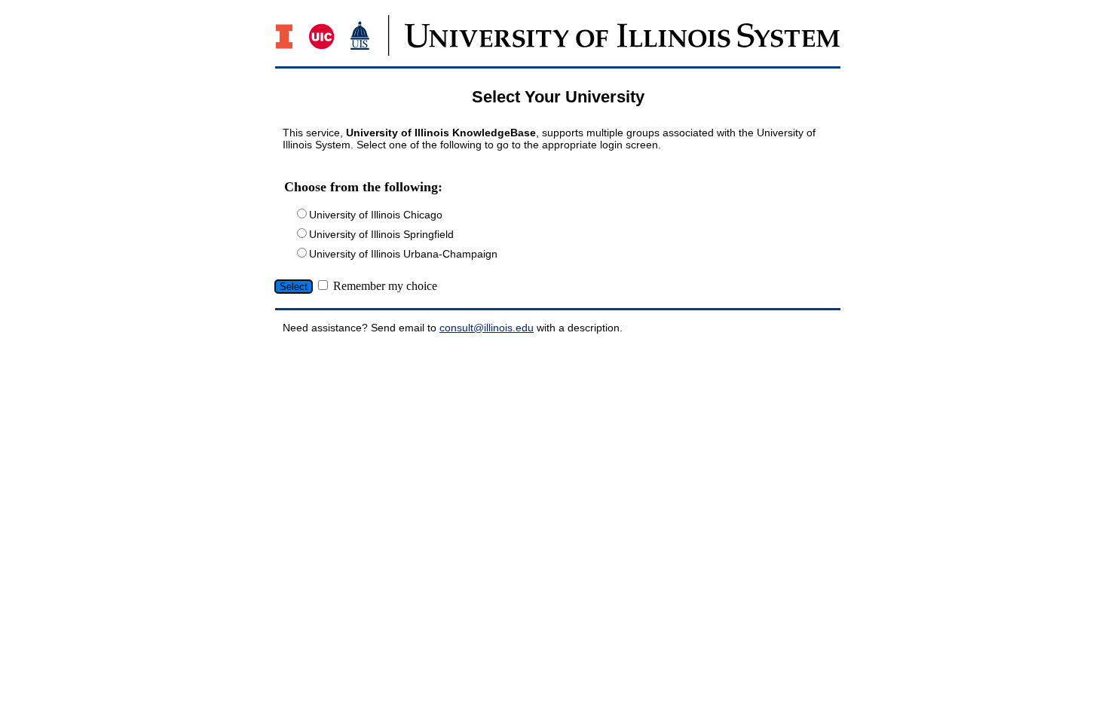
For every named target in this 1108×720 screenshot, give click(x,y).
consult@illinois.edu (486, 328)
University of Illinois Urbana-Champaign (403, 254)
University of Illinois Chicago (375, 215)
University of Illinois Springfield (381, 234)
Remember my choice (385, 285)
